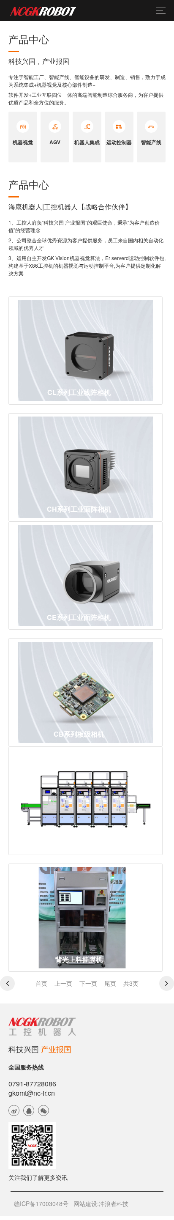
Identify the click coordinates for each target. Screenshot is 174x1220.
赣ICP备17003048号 (41, 1203)
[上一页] (7, 983)
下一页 (88, 983)
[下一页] (166, 983)
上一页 (63, 983)
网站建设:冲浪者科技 (100, 1203)
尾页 (110, 983)
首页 (41, 983)
